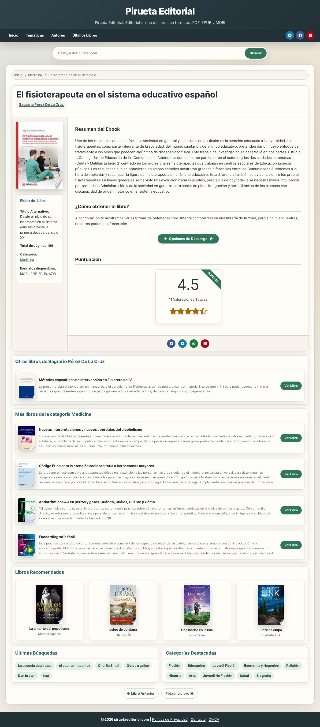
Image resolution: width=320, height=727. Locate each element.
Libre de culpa (271, 630)
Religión (292, 665)
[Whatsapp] (194, 343)
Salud (244, 676)
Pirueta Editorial (160, 11)
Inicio (13, 35)
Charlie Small (108, 665)
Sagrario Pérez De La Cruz (41, 104)
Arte (192, 676)
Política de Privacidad (170, 719)
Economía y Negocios (261, 665)
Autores (58, 35)
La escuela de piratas (35, 665)
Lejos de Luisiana (123, 629)
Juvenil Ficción (224, 665)
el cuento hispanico (74, 665)
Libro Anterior (143, 693)
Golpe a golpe (138, 665)
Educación (196, 665)
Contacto (198, 719)
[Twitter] (290, 35)
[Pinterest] (310, 35)
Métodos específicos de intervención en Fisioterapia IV (85, 380)
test (46, 676)
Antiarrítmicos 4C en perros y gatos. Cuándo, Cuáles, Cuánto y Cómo (97, 502)
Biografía (264, 676)
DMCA (214, 719)
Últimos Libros (84, 35)
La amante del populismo (49, 628)
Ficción (174, 665)
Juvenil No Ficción (217, 676)
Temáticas (35, 35)
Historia (175, 676)
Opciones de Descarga (188, 238)
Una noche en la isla (197, 630)
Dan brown (27, 676)
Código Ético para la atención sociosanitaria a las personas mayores (96, 466)
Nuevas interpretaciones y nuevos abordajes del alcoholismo (90, 429)
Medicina (35, 75)
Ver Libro (291, 385)
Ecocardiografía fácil (57, 537)
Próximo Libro (177, 693)
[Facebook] (300, 35)
